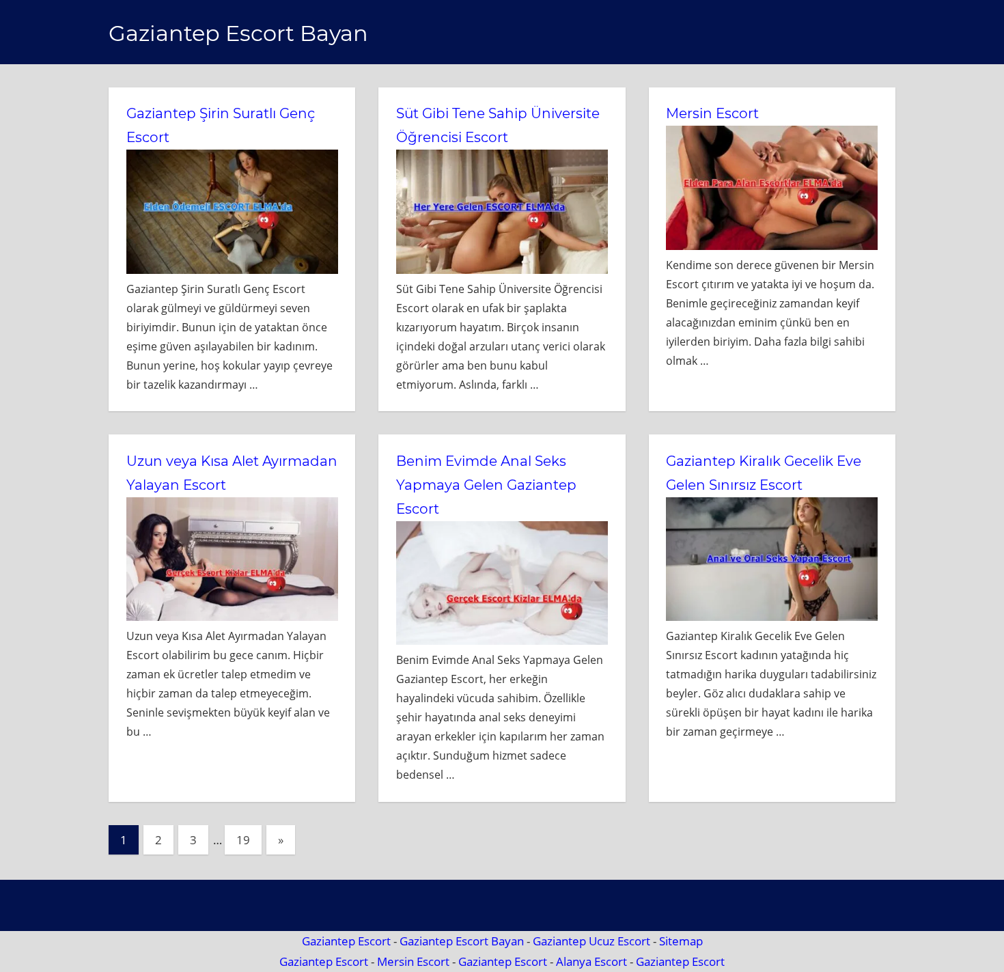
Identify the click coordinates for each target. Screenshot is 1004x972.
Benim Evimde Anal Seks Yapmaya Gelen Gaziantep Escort (486, 485)
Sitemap (681, 941)
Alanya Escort (591, 961)
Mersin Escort (712, 113)
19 (243, 840)
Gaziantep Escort (346, 941)
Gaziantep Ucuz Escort (591, 941)
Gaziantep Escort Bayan (238, 33)
